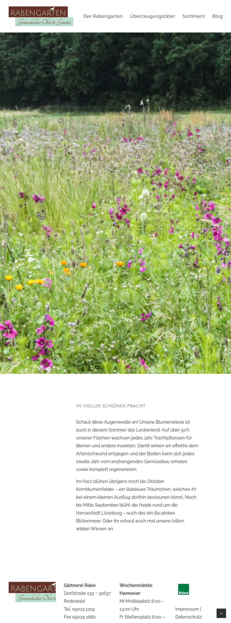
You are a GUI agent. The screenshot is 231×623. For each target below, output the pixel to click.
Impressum (187, 609)
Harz (87, 481)
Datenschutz (188, 617)
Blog (218, 16)
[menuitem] (104, 16)
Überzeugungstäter (152, 16)
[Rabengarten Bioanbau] (41, 16)
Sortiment (193, 16)
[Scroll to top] (221, 613)
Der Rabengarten (103, 16)
